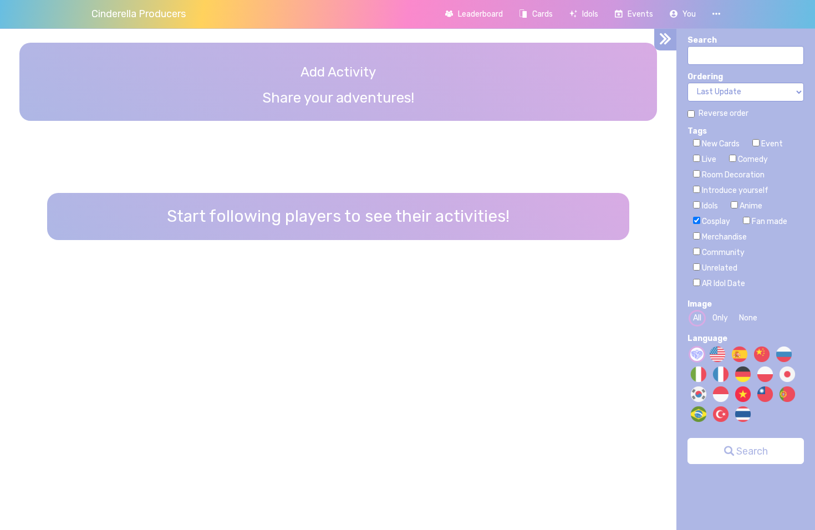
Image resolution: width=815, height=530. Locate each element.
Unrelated (718, 268)
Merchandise (723, 237)
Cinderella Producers (138, 14)
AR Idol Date (722, 283)
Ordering (705, 76)
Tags (697, 131)
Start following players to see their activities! (338, 216)
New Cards (720, 144)
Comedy (752, 159)
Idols (709, 206)
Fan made (768, 221)
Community (722, 252)
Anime (750, 206)
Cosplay (715, 221)
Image (699, 304)
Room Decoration (732, 175)
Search (702, 40)
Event (771, 144)
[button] (682, 14)
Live (708, 159)
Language (707, 338)
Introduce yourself (734, 190)
